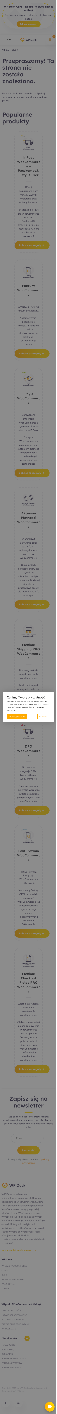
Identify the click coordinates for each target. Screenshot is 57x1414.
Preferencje (43, 716)
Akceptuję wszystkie (17, 716)
